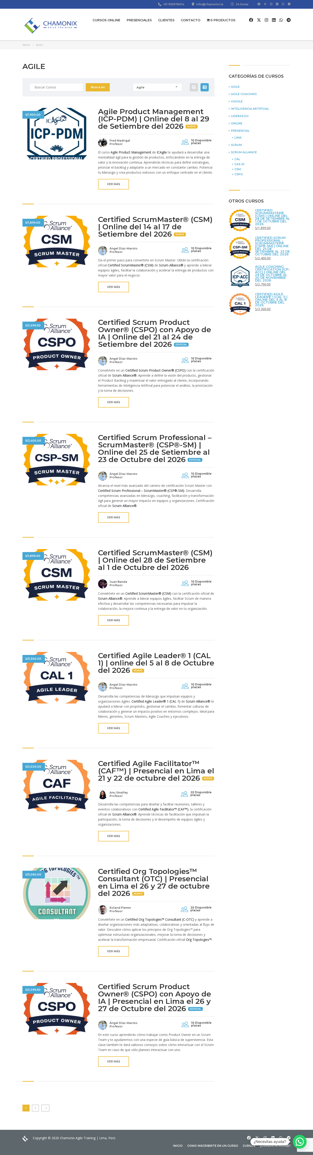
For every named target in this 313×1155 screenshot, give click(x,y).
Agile (235, 86)
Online (236, 123)
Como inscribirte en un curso (212, 1145)
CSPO (238, 174)
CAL (237, 159)
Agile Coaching (244, 94)
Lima (238, 137)
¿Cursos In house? (275, 1145)
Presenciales (139, 20)
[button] (300, 1142)
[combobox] (157, 87)
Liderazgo (240, 116)
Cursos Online (106, 20)
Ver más (113, 184)
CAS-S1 (239, 164)
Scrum (236, 145)
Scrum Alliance (244, 152)
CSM (237, 169)
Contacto (190, 20)
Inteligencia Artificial (250, 108)
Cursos (249, 1145)
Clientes (166, 20)
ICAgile (237, 101)
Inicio (26, 45)
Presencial (240, 130)
